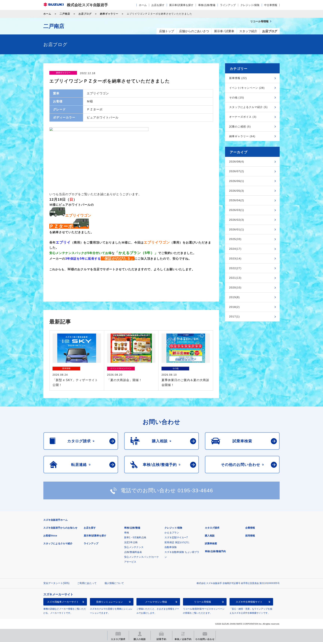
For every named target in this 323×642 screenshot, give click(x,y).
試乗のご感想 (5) (240, 126)
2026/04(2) (236, 200)
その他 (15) (236, 97)
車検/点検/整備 (206, 5)
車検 (126, 532)
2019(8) (234, 297)
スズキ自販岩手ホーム (55, 519)
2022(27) (235, 268)
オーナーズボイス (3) (242, 116)
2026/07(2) (236, 171)
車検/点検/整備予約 (215, 551)
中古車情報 (270, 5)
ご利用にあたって (87, 583)
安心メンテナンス (134, 547)
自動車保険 (170, 547)
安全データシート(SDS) (56, 583)
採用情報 (250, 535)
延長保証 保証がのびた (177, 542)
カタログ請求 (212, 527)
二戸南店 (65, 13)
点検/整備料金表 (133, 552)
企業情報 (250, 527)
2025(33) (235, 239)
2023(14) (235, 258)
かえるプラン (171, 532)
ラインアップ (228, 5)
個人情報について (114, 583)
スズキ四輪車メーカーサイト (63, 601)
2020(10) (235, 287)
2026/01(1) (236, 229)
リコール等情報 (202, 601)
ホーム (143, 5)
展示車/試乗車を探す (181, 5)
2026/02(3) (236, 219)
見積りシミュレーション (109, 601)
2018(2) (234, 306)
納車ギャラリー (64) (242, 136)
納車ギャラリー (109, 13)
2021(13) (235, 277)
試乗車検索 (211, 543)
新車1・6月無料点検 (135, 537)
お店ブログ (85, 13)
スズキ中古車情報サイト (249, 601)
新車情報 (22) (238, 78)
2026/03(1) (236, 210)
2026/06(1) (236, 180)
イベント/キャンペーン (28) (247, 87)
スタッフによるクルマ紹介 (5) (248, 107)
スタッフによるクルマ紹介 (58, 543)
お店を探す (157, 5)
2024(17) (235, 248)
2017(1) (234, 316)
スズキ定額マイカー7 (176, 537)
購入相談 (210, 535)
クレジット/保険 (249, 5)
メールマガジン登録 (156, 601)
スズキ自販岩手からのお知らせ (60, 527)
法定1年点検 (131, 542)
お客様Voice (50, 535)
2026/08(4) (236, 161)
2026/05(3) (236, 190)
